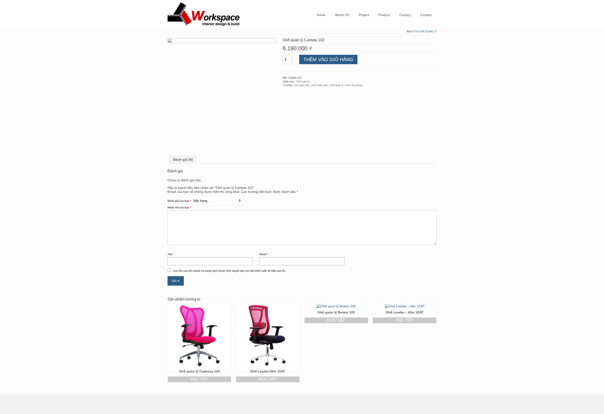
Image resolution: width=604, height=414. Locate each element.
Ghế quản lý (427, 31)
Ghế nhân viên (319, 85)
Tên (171, 254)
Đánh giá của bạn (179, 200)
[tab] (183, 159)
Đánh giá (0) (183, 159)
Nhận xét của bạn (179, 207)
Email (264, 254)
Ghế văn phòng (353, 85)
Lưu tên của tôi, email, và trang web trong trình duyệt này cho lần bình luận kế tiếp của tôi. (229, 270)
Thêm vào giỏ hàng (328, 59)
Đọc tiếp (199, 379)
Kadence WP (263, 406)
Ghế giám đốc (302, 85)
